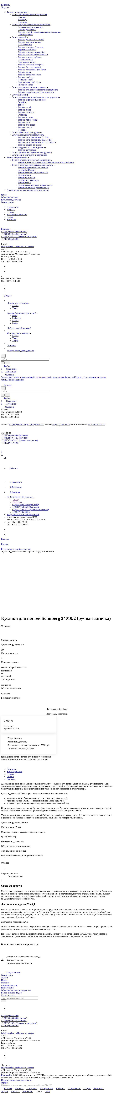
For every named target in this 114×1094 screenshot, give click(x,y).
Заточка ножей (19, 37)
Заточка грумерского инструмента (28, 147)
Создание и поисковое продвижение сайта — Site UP (26, 1085)
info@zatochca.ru (17, 246)
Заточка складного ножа (29, 75)
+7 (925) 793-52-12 (19, 236)
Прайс (4, 980)
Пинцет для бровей (27, 29)
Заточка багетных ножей (29, 67)
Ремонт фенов (24, 182)
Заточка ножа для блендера (31, 47)
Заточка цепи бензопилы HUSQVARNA (37, 142)
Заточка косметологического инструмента (32, 152)
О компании (12, 207)
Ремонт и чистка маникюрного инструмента (28, 190)
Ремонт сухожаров (26, 177)
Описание (11, 769)
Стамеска (22, 115)
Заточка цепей (24, 107)
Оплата (10, 776)
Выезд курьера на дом (11, 993)
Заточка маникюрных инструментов (29, 14)
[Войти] (2, 449)
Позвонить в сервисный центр (35, 241)
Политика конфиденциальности (16, 1080)
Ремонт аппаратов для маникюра (33, 187)
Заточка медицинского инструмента (29, 87)
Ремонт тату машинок (28, 180)
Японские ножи (25, 85)
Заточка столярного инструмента (28, 135)
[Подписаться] (3, 1000)
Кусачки (22, 17)
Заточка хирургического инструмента (36, 92)
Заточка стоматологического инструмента (38, 90)
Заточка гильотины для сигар (32, 69)
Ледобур (22, 102)
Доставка (11, 779)
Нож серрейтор (25, 44)
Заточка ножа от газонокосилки (33, 54)
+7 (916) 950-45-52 (14, 234)
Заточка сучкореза (26, 125)
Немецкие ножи (25, 80)
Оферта (4, 1082)
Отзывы (10, 212)
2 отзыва (6, 626)
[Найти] (7, 362)
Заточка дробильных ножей (31, 39)
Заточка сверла (25, 127)
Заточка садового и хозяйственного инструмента (35, 97)
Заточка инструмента (17, 12)
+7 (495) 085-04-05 (9, 239)
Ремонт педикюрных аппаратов (33, 167)
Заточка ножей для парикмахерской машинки (39, 32)
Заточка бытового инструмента (27, 132)
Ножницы (22, 19)
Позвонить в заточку (11, 241)
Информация (7, 988)
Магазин (5, 983)
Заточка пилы (24, 110)
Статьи (10, 217)
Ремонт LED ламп (26, 170)
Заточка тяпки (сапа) (27, 120)
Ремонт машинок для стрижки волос (35, 185)
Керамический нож (27, 49)
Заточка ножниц (20, 95)
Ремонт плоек (24, 175)
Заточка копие (24, 72)
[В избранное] (2, 627)
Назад (16, 499)
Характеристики (14, 771)
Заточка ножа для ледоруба (31, 64)
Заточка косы (24, 122)
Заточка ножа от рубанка (29, 57)
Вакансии (11, 219)
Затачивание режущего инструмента (29, 155)
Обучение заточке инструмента (16, 990)
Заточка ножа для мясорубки (31, 52)
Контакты (5, 229)
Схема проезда (8, 995)
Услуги (4, 977)
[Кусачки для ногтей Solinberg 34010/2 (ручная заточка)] (58, 580)
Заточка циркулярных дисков (32, 100)
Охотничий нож (25, 59)
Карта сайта (6, 1075)
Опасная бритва (25, 34)
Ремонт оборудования (17, 157)
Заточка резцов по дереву (30, 145)
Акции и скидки (9, 985)
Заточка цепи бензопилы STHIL (33, 137)
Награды (11, 209)
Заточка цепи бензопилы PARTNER (35, 140)
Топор (21, 105)
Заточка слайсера (26, 77)
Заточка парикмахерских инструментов (31, 24)
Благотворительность (17, 214)
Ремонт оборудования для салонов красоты (33, 165)
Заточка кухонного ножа (29, 42)
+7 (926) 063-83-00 (14, 231)
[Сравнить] (2, 630)
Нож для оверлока (26, 62)
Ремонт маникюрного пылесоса (33, 172)
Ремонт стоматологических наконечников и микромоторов (46, 162)
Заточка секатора (26, 112)
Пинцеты (22, 22)
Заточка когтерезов (27, 150)
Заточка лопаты (25, 117)
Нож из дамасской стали (29, 82)
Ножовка (22, 130)
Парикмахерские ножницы (31, 27)
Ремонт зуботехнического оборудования (31, 160)
